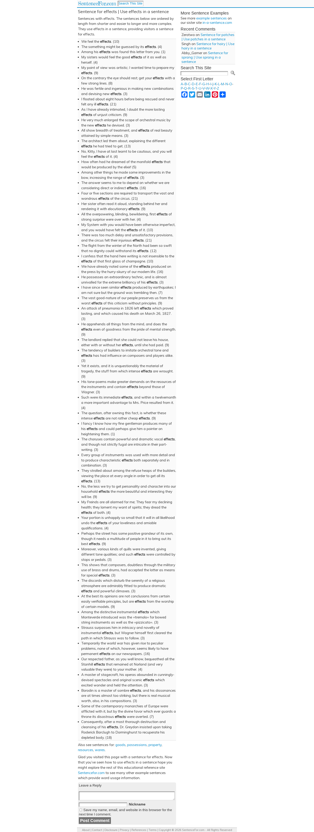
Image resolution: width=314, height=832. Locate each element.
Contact (97, 830)
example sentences (211, 18)
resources (85, 750)
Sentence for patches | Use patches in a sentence (208, 37)
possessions (137, 745)
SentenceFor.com (97, 3)
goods (120, 745)
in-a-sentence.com (217, 22)
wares (100, 750)
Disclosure (111, 830)
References (138, 830)
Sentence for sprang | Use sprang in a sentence (205, 57)
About (86, 830)
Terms (152, 830)
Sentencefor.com (91, 773)
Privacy (124, 830)
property (155, 745)
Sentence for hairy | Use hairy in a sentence (208, 46)
